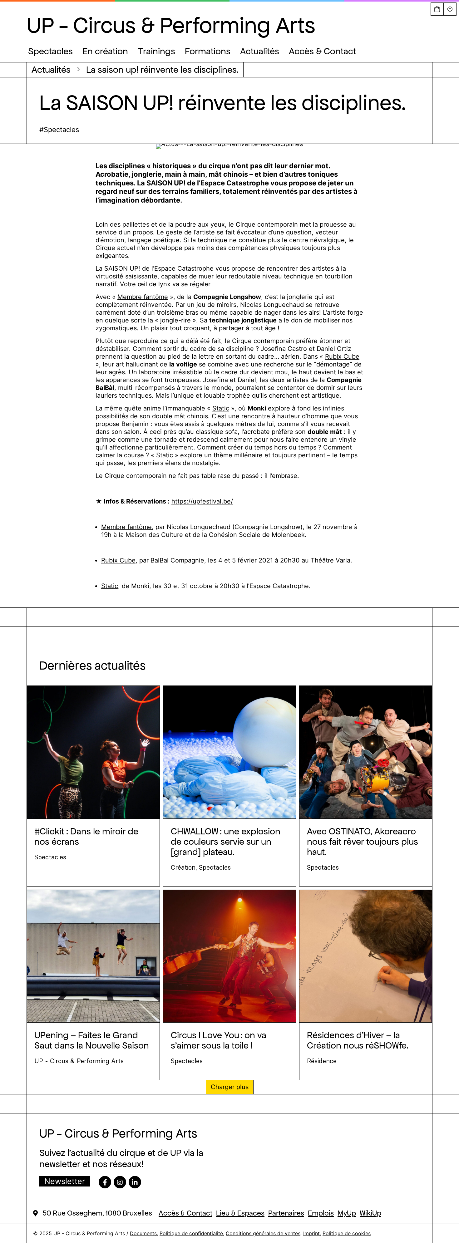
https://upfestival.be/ (202, 501)
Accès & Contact (322, 51)
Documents (143, 1233)
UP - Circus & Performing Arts (171, 25)
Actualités (259, 51)
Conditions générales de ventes (263, 1233)
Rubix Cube (342, 356)
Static (220, 408)
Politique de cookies (347, 1233)
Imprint (311, 1233)
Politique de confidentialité (191, 1233)
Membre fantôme (142, 297)
